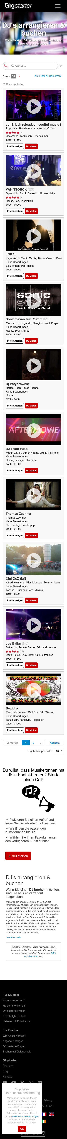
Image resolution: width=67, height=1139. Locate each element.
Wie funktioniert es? (14, 1035)
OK (22, 1128)
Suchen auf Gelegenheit (17, 1051)
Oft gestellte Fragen (14, 1010)
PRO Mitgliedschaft (14, 1016)
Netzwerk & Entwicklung (17, 1021)
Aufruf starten (18, 855)
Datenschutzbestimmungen (25, 1116)
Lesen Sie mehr (13, 937)
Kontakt (7, 1076)
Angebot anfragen (13, 1041)
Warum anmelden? (14, 1000)
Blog (5, 1071)
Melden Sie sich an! (14, 1005)
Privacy (47, 1100)
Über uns (8, 1066)
